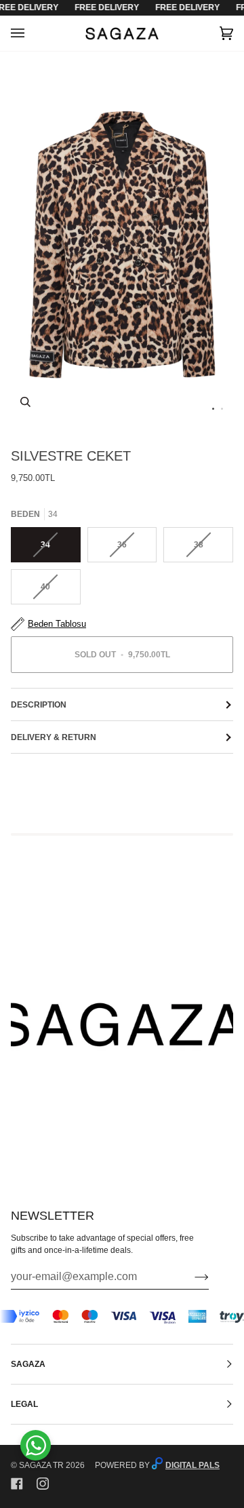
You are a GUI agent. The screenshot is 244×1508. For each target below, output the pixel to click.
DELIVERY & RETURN (53, 737)
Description (38, 705)
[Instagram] (43, 1483)
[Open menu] (31, 34)
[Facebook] (17, 1483)
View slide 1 (213, 409)
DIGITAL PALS (192, 1465)
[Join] (191, 1277)
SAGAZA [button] (28, 1364)
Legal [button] (24, 1404)
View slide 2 (222, 409)
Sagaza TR (41, 1465)
